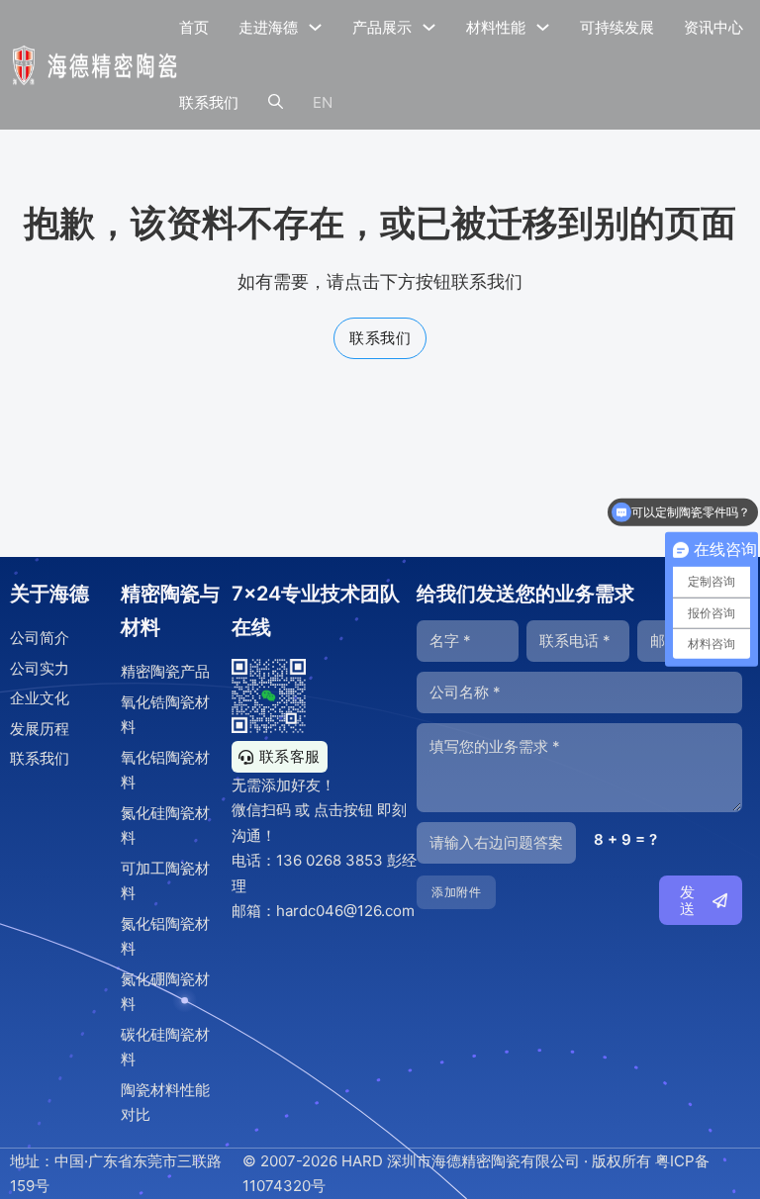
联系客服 (290, 756)
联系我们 (208, 102)
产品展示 (382, 27)
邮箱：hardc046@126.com (323, 910)
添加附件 (456, 891)
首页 (194, 27)
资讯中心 (713, 27)
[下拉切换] (315, 27)
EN (322, 102)
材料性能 (495, 27)
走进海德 (268, 27)
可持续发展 (617, 27)
